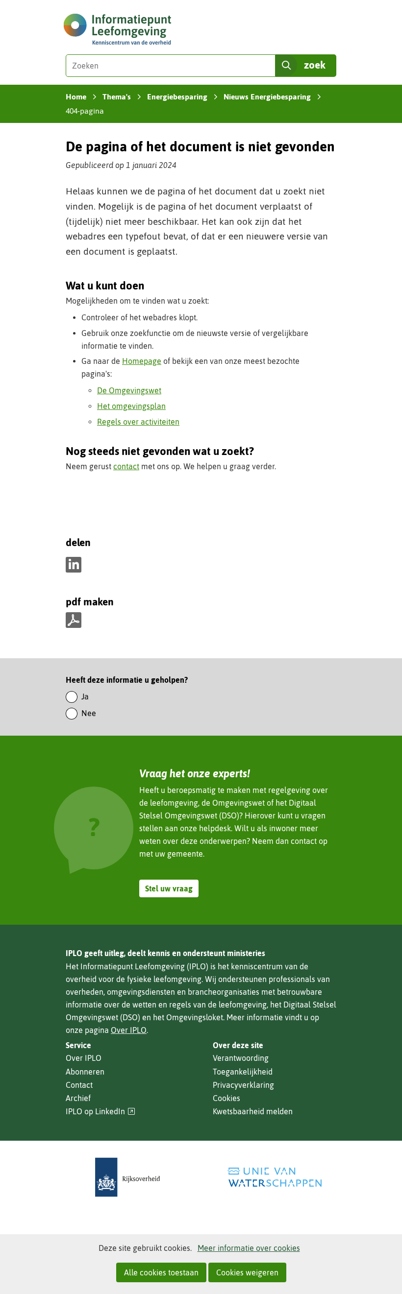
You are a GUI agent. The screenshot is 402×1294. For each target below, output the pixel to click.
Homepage (141, 361)
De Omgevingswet (129, 390)
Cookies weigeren (247, 1272)
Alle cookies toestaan (161, 1272)
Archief (78, 1098)
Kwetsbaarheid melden (253, 1111)
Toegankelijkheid (243, 1071)
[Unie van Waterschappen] (274, 1177)
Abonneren (85, 1071)
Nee (88, 713)
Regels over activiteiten (138, 421)
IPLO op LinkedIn (100, 1111)
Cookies (226, 1098)
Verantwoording (241, 1058)
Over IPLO (129, 1030)
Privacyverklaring (243, 1084)
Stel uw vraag (169, 888)
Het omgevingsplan (131, 406)
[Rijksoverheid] (127, 1177)
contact (126, 466)
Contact (79, 1084)
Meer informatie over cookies (249, 1248)
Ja (85, 696)
